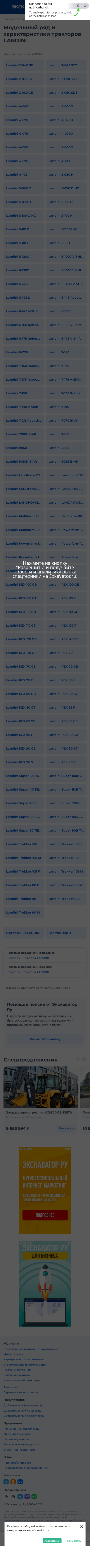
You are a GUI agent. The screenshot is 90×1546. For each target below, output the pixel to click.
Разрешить (52, 1541)
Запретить (74, 1541)
